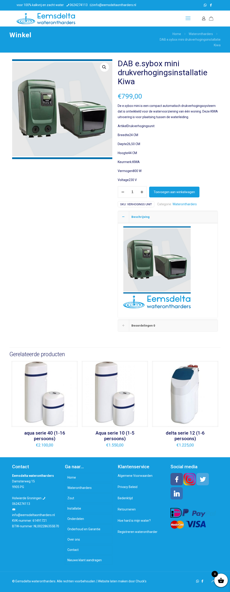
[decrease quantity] (123, 192)
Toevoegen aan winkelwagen (174, 192)
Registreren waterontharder (137, 532)
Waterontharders (201, 34)
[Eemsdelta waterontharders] (46, 18)
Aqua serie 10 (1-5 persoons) (114, 435)
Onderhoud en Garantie (83, 529)
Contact (73, 550)
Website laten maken (113, 581)
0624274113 (79, 5)
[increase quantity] (142, 192)
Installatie (74, 508)
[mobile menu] (188, 18)
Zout (70, 498)
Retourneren (127, 509)
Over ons (73, 539)
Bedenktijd (125, 498)
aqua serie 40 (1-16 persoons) (44, 435)
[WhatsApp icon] (205, 5)
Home (176, 34)
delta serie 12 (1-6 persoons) (185, 435)
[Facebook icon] (210, 5)
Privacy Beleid (127, 487)
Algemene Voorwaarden (135, 475)
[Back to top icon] (213, 581)
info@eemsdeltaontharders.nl (114, 5)
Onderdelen (75, 519)
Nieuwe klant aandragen (84, 560)
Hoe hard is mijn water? (134, 520)
